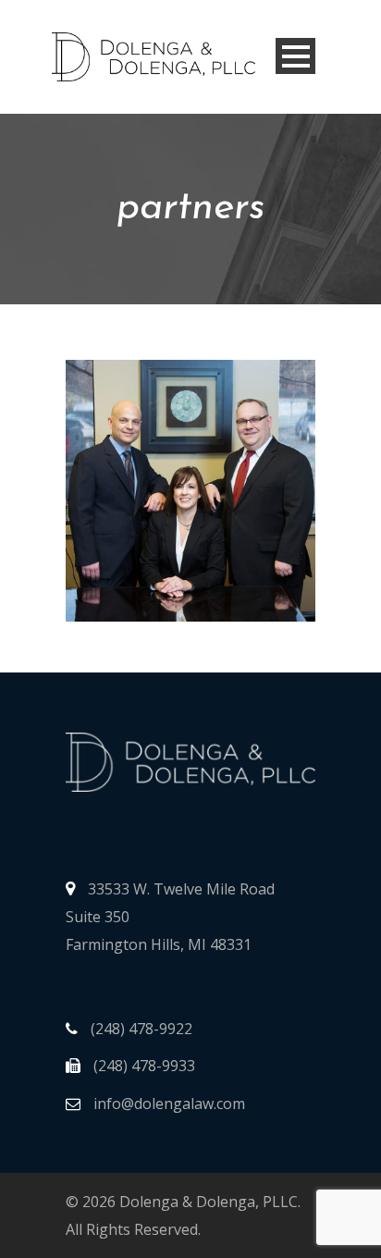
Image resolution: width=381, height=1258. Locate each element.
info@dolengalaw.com (167, 1103)
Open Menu (295, 56)
